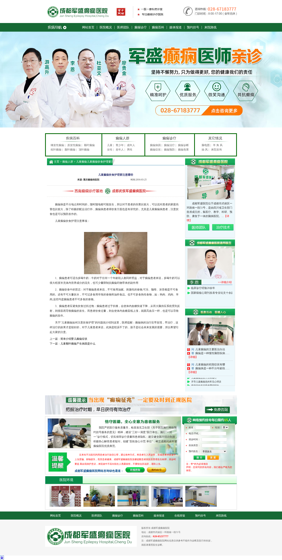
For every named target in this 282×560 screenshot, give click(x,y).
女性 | (110, 149)
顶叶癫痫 (84, 149)
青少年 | (120, 145)
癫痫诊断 (183, 145)
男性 (129, 149)
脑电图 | (206, 145)
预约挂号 (193, 27)
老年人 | (120, 149)
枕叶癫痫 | (57, 149)
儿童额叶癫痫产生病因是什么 (77, 343)
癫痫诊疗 (140, 27)
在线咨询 (135, 470)
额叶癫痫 (89, 145)
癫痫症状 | (156, 149)
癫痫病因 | (156, 145)
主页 (56, 161)
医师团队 (123, 27)
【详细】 (192, 357)
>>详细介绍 (225, 282)
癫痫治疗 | (170, 145)
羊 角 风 (218, 145)
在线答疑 (179, 515)
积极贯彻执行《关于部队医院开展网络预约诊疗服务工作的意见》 (141, 404)
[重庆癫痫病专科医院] (112, 17)
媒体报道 (175, 27)
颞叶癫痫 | (71, 149)
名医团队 (199, 227)
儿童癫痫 (81, 161)
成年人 (131, 145)
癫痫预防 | (170, 149)
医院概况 (106, 27)
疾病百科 (73, 138)
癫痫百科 (158, 27)
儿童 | (110, 145)
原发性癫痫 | (74, 145)
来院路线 (210, 27)
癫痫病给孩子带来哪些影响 (205, 380)
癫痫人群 (122, 138)
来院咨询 (216, 149)
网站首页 (88, 27)
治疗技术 (223, 227)
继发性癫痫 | (58, 145)
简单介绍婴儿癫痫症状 (73, 338)
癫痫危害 (183, 149)
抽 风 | (205, 149)
